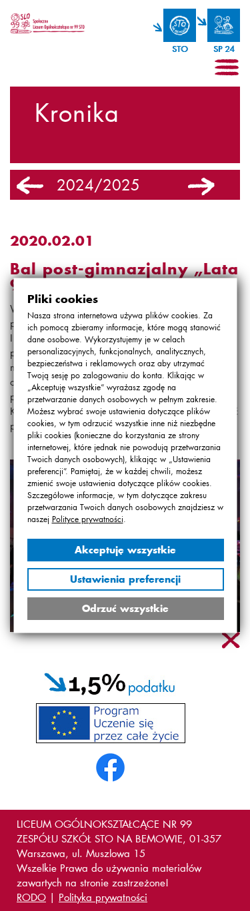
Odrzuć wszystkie (125, 608)
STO (179, 49)
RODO (31, 897)
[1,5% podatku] (110, 682)
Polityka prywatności (103, 897)
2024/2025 (98, 185)
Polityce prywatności (87, 519)
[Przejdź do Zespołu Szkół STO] (174, 25)
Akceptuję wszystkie (125, 549)
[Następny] (201, 186)
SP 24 (223, 49)
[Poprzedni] (30, 186)
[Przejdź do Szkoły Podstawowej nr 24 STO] (218, 25)
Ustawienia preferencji (125, 579)
